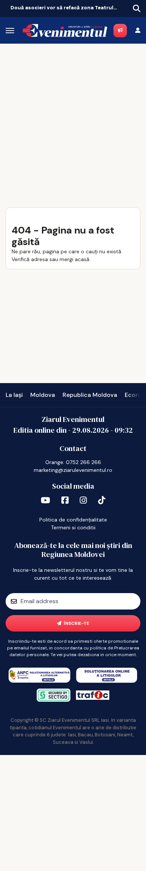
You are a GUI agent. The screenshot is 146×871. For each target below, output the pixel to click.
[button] (6, 7)
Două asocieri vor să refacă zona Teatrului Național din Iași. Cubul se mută (64, 7)
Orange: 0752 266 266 (73, 462)
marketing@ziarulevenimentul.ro (73, 470)
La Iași (14, 395)
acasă (82, 259)
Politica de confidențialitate (73, 519)
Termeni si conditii (73, 527)
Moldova (42, 395)
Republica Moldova (90, 395)
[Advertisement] (73, 120)
